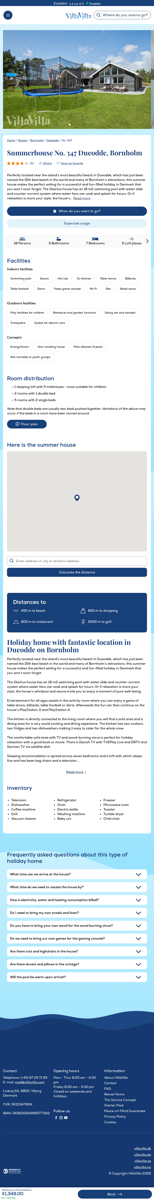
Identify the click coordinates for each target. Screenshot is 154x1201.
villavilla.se (142, 1161)
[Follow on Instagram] (61, 1118)
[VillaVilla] (77, 15)
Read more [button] (81, 198)
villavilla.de (142, 1155)
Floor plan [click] (29, 424)
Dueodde (53, 140)
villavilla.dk (142, 1148)
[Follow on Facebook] (56, 1118)
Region (22, 140)
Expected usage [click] (77, 223)
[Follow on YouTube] (65, 1118)
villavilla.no (142, 1167)
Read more (74, 772)
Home (11, 140)
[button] (77, 498)
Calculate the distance (77, 572)
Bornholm (37, 140)
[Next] (143, 80)
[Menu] (7, 15)
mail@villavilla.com (30, 1082)
